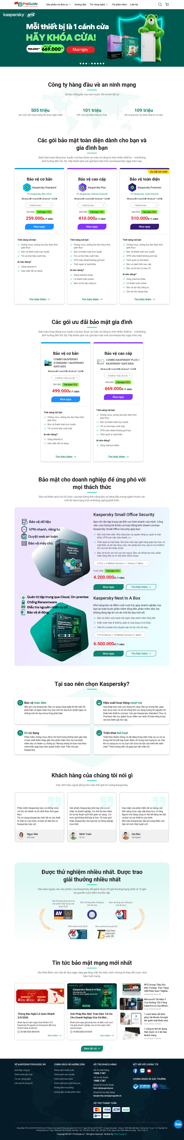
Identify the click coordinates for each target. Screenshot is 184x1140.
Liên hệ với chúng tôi (24, 1083)
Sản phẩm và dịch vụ (57, 4)
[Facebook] (135, 1071)
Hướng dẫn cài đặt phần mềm (67, 1092)
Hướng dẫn (80, 4)
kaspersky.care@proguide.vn (107, 1096)
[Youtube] (142, 1071)
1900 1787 (99, 1080)
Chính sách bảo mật (23, 1074)
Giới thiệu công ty (22, 1070)
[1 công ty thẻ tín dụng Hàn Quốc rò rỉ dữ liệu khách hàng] (131, 1033)
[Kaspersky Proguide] (26, 4)
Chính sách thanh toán (64, 1070)
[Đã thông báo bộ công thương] (142, 1086)
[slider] (92, 37)
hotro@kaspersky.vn (103, 1088)
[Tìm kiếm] (160, 4)
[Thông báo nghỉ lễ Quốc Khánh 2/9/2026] (39, 996)
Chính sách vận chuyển (64, 1074)
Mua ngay (39, 226)
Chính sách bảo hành (63, 1079)
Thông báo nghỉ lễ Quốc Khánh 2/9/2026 (36, 1015)
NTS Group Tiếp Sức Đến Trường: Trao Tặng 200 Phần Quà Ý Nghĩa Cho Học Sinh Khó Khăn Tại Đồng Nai (156, 988)
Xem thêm (53, 1035)
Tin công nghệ (98, 4)
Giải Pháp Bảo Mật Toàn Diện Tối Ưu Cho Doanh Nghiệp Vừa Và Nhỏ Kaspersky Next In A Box (91, 1015)
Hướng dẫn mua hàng (64, 1087)
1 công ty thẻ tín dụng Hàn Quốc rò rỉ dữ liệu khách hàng (155, 1032)
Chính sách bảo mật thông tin (67, 1083)
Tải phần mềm (119, 4)
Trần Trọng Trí (120, 1134)
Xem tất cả (90, 1048)
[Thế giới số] (160, 1086)
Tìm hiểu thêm (37, 299)
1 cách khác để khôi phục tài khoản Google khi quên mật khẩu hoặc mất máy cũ (156, 1017)
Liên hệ (134, 4)
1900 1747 (99, 1073)
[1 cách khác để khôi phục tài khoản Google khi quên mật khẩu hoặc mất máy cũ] (131, 1019)
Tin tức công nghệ (23, 1079)
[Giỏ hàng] (166, 4)
